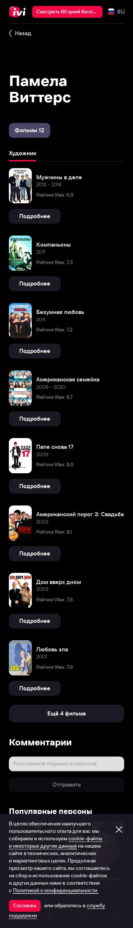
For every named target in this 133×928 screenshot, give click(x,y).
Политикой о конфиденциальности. (55, 890)
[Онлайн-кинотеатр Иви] (19, 11)
